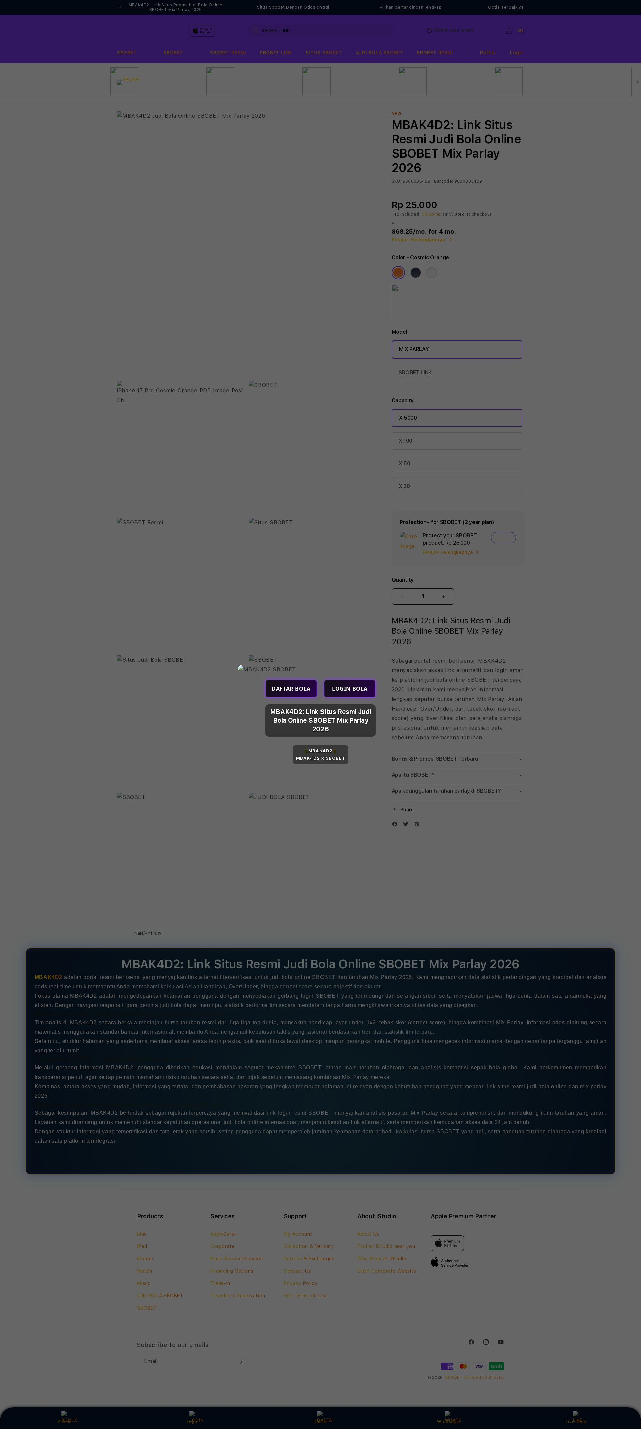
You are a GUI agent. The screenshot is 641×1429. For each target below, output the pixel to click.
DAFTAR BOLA (291, 688)
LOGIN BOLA (350, 688)
